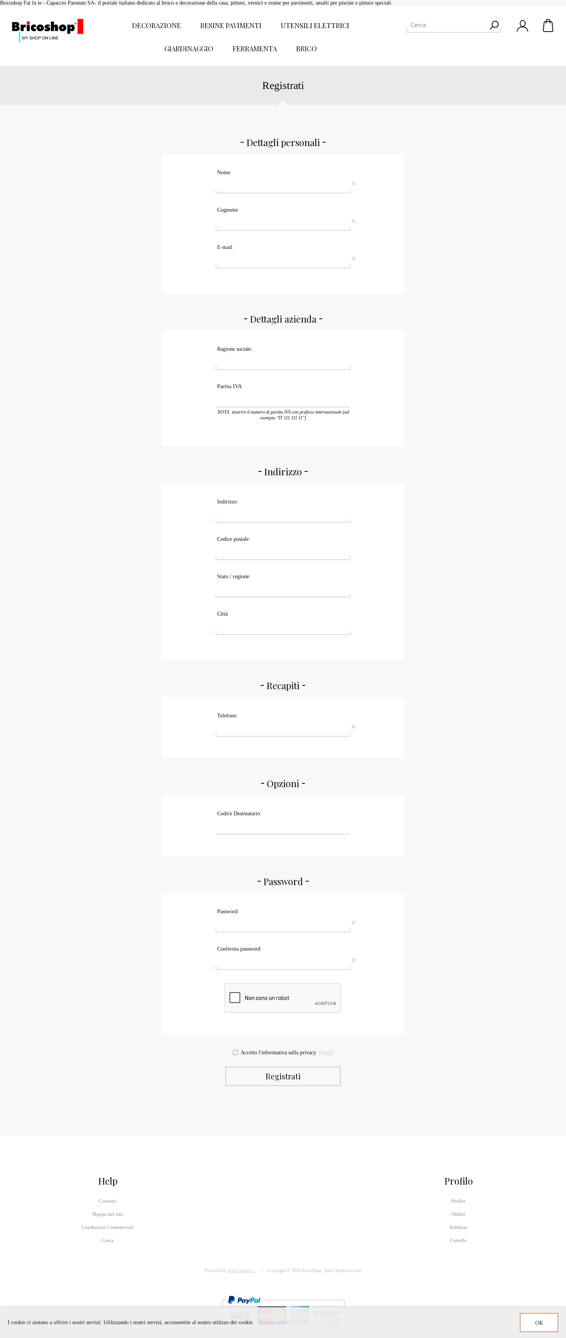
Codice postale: (233, 539)
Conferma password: (239, 949)
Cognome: (228, 210)
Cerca (108, 1240)
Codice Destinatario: (239, 813)
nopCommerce (241, 1270)
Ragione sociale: (235, 349)
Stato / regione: (234, 576)
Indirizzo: (227, 502)
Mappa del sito (107, 1214)
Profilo (458, 1201)
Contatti (107, 1201)
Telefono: (227, 716)
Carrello (548, 25)
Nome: (224, 172)
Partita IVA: (230, 386)
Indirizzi (458, 1227)
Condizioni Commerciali (108, 1227)
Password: (228, 911)
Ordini (458, 1214)
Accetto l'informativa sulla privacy (278, 1052)
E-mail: (225, 247)
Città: (223, 614)
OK (539, 1322)
